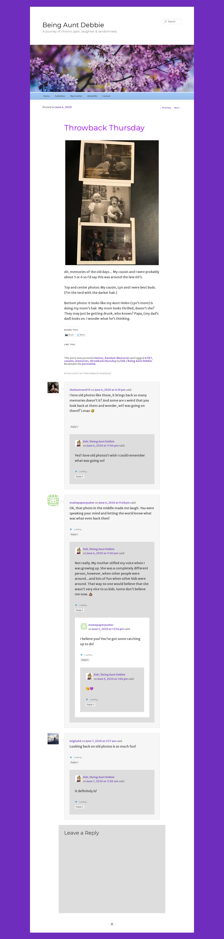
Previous (165, 107)
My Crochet (76, 96)
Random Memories (117, 358)
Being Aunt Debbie (73, 25)
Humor (98, 358)
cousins (69, 361)
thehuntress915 (80, 389)
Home (46, 96)
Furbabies (60, 96)
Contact (106, 96)
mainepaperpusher (82, 502)
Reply (74, 426)
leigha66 (75, 741)
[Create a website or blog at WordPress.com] (112, 924)
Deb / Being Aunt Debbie (136, 361)
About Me (92, 96)
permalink (88, 363)
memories (82, 361)
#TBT (148, 358)
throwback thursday (103, 361)
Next (178, 107)
